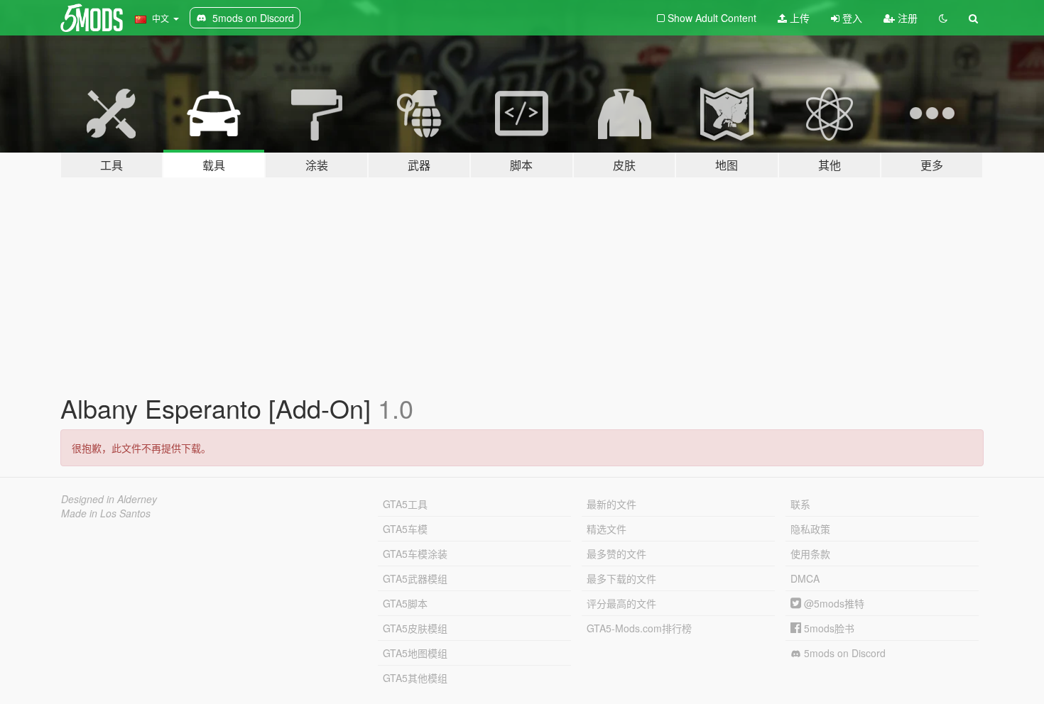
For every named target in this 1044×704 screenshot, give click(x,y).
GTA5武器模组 (415, 578)
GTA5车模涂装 (415, 553)
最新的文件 (611, 504)
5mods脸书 (827, 628)
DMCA (805, 578)
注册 (906, 18)
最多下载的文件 (621, 578)
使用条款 (810, 553)
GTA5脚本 (405, 603)
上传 (798, 18)
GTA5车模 (405, 529)
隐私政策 (810, 529)
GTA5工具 (405, 504)
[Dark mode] (943, 17)
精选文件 (606, 529)
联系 (800, 504)
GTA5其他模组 (415, 678)
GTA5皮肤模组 (415, 628)
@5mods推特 (832, 603)
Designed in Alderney (109, 499)
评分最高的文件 (621, 603)
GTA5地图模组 (415, 653)
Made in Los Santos (106, 513)
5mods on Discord (843, 653)
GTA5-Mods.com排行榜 (639, 628)
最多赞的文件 (616, 553)
